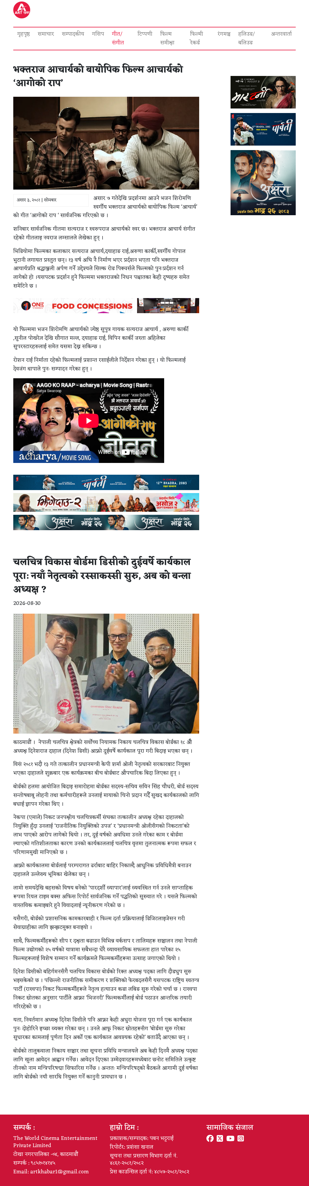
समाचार (46, 34)
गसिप (98, 34)
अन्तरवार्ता (281, 34)
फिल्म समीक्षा (167, 38)
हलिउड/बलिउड (246, 38)
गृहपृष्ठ (23, 34)
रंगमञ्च (224, 34)
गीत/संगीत (118, 38)
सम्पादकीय (73, 34)
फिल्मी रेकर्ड (196, 38)
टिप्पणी (145, 34)
